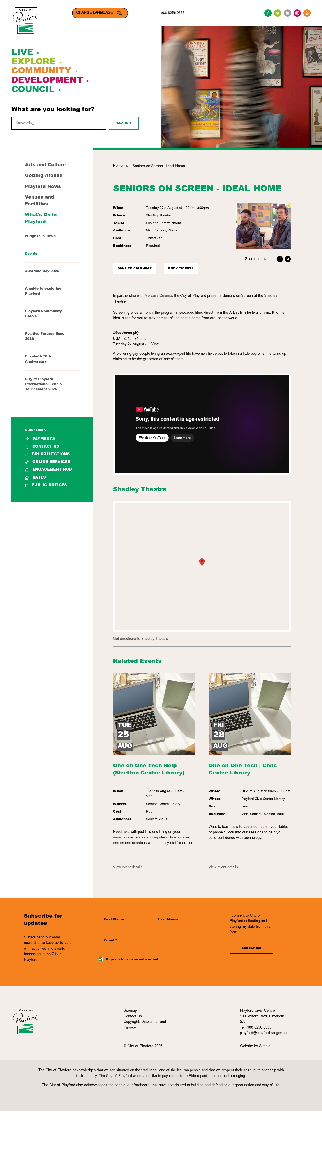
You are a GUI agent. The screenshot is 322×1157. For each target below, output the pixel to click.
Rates (39, 478)
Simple (264, 1046)
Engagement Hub (52, 470)
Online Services (51, 462)
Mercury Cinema (158, 296)
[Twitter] (277, 13)
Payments (43, 439)
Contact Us (45, 447)
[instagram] (297, 13)
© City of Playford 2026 (143, 1046)
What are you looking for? (53, 110)
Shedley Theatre (158, 215)
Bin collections (51, 454)
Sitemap (130, 1011)
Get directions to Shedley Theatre (140, 639)
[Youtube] (307, 13)
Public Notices (49, 485)
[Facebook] (268, 13)
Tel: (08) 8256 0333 (255, 1028)
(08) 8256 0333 (173, 13)
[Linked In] (287, 13)
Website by (249, 1046)
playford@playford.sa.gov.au (263, 1033)
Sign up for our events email (132, 959)
